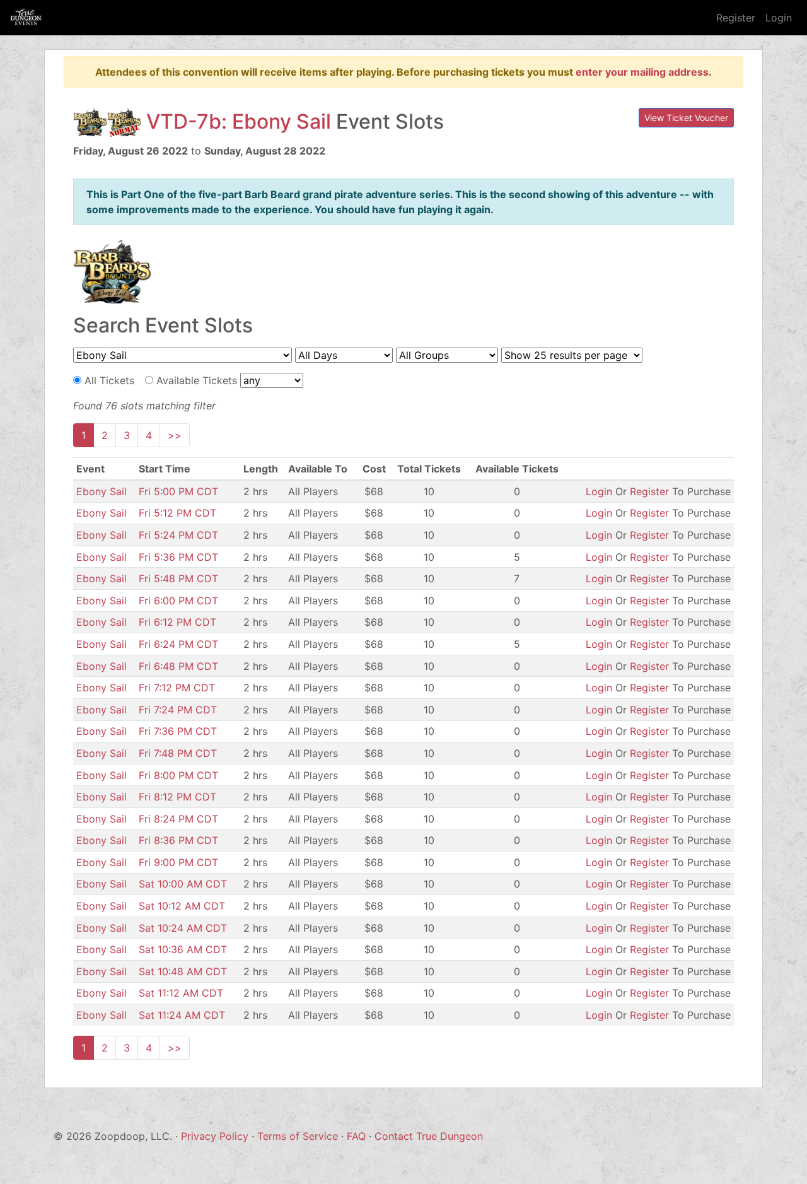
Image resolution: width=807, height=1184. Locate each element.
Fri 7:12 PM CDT (177, 687)
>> (175, 435)
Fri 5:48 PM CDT (178, 578)
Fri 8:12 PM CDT (177, 796)
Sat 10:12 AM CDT (182, 906)
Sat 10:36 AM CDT (183, 949)
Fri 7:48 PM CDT (178, 753)
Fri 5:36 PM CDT (178, 557)
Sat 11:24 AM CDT (182, 1015)
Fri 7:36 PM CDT (178, 731)
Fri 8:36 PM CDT (178, 840)
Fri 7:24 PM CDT (178, 709)
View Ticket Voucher (686, 117)
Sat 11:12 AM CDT (181, 993)
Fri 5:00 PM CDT (178, 491)
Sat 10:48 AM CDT (183, 971)
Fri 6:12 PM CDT (177, 622)
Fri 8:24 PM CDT (178, 818)
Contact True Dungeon (428, 1136)
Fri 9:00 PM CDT (178, 862)
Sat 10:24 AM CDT (183, 928)
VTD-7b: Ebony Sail (238, 121)
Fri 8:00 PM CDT (178, 775)
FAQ (356, 1136)
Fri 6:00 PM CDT (178, 600)
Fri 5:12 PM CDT (177, 513)
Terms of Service (297, 1136)
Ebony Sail (101, 491)
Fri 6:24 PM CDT (178, 644)
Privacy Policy (214, 1136)
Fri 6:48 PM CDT (178, 666)
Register (735, 17)
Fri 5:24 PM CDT (178, 535)
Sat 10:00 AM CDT (183, 883)
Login (778, 17)
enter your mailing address (642, 72)
